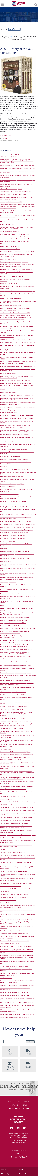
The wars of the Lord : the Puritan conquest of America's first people (16, 910)
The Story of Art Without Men (8, 900)
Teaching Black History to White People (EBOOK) (12, 718)
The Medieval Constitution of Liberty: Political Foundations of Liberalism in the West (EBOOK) (16, 845)
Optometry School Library (18, 1108)
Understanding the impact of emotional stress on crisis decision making (17, 962)
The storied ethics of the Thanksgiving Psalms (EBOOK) (14, 897)
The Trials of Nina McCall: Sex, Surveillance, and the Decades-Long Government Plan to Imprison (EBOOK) (17, 906)
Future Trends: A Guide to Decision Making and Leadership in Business (16, 438)
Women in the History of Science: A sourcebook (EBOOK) (15, 1017)
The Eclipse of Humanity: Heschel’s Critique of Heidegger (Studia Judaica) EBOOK (17, 767)
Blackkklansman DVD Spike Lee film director (12, 276)
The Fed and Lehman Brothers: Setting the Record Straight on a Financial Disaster (17, 782)
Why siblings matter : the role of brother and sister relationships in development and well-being (17, 1010)
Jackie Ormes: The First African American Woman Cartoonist (16, 521)
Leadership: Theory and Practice (19, 532)
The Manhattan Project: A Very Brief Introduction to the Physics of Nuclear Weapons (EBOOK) (17, 841)
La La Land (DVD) (4, 532)
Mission (3, 1169)
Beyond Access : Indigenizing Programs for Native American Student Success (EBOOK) (16, 255)
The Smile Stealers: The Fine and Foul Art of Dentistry (14, 894)
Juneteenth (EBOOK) (28, 527)
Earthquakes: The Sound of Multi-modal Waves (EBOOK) (15, 380)
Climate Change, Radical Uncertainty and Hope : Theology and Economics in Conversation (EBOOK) (16, 309)
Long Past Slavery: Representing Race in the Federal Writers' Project (16, 544)
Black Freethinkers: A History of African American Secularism (16, 269)
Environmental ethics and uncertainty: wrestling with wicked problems (16, 388)
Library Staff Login (20, 1157)
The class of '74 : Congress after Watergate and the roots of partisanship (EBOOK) (16, 745)
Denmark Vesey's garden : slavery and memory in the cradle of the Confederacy (17, 353)
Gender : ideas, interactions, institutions (10, 442)
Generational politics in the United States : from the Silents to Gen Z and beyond (17, 445)
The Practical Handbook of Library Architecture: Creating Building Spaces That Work (17, 867)
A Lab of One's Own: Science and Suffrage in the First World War (17, 165)
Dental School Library (18, 1105)
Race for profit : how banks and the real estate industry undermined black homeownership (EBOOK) (14, 653)
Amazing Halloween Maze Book (23, 191)
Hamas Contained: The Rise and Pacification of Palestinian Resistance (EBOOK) (15, 462)
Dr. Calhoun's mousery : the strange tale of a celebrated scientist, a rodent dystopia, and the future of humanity (18, 362)
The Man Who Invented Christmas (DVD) (10, 838)
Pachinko (2, 605)
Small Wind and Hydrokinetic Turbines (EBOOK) (12, 695)
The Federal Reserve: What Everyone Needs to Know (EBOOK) (16, 786)
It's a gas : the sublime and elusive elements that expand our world (18, 514)
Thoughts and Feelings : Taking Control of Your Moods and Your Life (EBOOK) (17, 927)
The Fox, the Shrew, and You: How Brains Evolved (13, 789)
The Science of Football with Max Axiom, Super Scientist (15, 889)
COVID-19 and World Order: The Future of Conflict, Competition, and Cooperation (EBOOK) (17, 336)
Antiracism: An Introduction (7, 224)
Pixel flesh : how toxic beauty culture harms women (13, 620)
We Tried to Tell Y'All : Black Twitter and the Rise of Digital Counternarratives (15, 988)
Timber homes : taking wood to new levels (11, 931)
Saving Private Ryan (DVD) (7, 680)
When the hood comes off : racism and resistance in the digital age (17, 1002)
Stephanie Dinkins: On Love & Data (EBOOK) (11, 709)
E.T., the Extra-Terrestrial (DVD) (8, 373)
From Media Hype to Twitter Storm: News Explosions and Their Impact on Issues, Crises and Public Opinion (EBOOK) (16, 431)
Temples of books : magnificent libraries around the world (15, 721)
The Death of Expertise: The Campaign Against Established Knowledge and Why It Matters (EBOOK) (15, 758)
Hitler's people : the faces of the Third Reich (12, 476)
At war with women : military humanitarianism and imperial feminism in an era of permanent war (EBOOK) (15, 235)
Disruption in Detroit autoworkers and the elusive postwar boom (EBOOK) (17, 358)
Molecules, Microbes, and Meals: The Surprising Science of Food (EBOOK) (17, 574)
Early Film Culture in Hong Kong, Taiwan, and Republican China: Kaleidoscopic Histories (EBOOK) (16, 377)
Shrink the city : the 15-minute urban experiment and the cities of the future (17, 688)
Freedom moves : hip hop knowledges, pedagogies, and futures (17, 418)
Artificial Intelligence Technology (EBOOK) (11, 231)
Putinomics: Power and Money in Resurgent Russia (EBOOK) (16, 649)
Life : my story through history (8, 541)
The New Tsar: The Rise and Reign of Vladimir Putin (13, 852)
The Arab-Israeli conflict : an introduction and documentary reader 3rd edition (17, 732)
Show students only (29, 36)
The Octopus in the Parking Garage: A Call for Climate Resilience (17, 855)
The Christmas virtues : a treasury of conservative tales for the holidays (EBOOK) (16, 741)
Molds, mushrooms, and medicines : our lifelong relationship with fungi (17, 569)
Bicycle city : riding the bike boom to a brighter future (14, 262)
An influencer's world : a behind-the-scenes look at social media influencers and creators (17, 211)
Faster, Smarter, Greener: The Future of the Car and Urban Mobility (17, 407)
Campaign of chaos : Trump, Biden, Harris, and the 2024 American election (17, 294)
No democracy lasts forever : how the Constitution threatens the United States (17, 590)
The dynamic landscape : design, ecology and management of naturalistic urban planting (16, 762)
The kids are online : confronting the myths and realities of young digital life (17, 813)
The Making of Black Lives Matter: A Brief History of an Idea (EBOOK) (18, 835)
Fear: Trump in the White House (8, 412)
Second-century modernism (23, 680)
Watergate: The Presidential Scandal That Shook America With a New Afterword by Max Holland (17, 981)
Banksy (2, 246)
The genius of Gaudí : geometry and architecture (13, 796)
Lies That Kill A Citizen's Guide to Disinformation (12, 535)
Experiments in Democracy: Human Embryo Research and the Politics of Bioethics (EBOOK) (16, 399)
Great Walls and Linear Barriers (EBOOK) (10, 456)
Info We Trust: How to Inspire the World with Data (13, 501)
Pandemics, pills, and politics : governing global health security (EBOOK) (16, 609)
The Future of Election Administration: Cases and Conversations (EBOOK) (17, 792)
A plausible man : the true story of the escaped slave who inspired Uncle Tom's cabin (17, 176)
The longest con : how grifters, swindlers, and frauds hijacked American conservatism (16, 831)
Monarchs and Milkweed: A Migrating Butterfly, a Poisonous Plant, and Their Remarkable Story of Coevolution (17, 578)
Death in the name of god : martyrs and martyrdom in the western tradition (17, 346)
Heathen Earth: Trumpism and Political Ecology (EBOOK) (14, 469)
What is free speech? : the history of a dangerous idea (14, 992)
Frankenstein (29, 415)
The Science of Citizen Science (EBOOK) (10, 886)
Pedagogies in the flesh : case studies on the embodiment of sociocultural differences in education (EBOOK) (16, 613)
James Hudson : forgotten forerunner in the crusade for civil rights (17, 524)
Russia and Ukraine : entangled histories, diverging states (15, 673)
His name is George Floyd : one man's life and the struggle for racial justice (18, 473)
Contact (19, 1153)
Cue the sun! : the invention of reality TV (24, 342)
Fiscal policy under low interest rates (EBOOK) (12, 415)
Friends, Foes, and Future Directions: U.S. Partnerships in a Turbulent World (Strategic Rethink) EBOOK (15, 426)
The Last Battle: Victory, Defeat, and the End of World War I (15, 820)
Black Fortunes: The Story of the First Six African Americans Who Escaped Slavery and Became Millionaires (17, 265)
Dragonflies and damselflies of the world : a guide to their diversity (17, 366)
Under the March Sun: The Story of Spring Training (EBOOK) (15, 946)
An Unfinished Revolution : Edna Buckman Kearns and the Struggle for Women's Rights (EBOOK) (17, 216)
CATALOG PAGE (5, 135)
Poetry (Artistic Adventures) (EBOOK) (9, 626)
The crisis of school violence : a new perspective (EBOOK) (15, 752)
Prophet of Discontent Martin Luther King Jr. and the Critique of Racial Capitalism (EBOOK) (16, 636)
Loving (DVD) (3, 548)
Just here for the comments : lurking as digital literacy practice (16, 530)
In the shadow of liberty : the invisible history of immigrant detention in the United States (15, 497)
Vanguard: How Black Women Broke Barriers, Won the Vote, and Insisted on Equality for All (17, 974)
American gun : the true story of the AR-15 (11, 202)
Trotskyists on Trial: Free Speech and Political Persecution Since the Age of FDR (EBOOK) (17, 937)
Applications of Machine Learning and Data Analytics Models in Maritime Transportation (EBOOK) (16, 228)
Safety (21, 1169)
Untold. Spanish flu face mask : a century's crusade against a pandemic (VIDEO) (16, 969)
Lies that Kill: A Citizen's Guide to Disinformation (12, 538)
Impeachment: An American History (9, 494)
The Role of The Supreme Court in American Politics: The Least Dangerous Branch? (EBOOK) (16, 879)
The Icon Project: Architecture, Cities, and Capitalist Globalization (17, 810)
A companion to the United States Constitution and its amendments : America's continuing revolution (18, 155)
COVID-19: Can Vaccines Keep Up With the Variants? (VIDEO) (16, 340)
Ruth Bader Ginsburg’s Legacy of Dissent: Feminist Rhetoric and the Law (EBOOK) (18, 676)
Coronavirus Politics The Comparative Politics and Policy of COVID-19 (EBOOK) (17, 331)
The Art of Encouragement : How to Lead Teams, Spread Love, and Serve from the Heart (17, 736)
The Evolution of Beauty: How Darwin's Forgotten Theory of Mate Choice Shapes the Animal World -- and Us (17, 778)
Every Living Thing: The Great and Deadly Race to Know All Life (16, 395)
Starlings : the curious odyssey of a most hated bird (13, 706)
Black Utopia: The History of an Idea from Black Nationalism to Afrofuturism (16, 272)
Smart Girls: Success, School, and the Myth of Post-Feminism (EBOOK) (16, 698)
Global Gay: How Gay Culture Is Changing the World (13, 449)
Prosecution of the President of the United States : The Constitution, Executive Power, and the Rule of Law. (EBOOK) (16, 645)
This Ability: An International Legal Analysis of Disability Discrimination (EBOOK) (14, 922)
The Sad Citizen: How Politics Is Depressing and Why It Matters (16, 883)
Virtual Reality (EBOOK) (6, 978)
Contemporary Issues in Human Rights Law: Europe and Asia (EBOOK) (16, 322)
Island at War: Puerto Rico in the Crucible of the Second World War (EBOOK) (17, 510)
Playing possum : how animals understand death (13, 623)
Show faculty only (10, 38)
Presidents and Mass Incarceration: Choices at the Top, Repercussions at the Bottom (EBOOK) (14, 632)
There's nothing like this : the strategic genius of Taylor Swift (16, 919)
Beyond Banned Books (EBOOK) (8, 259)
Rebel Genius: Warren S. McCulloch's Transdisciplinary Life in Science (16, 657)
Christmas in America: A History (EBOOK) (10, 305)
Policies (28, 1067)
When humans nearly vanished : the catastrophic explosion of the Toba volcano (17, 999)
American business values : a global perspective (13, 194)
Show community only (28, 38)
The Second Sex (4, 891)
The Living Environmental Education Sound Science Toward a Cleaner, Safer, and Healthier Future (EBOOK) (16, 826)
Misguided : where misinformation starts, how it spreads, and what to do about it (18, 564)
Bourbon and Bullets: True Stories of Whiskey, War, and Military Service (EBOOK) (17, 287)
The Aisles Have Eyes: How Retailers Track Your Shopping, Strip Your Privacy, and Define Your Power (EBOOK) (17, 724)
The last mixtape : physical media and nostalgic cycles (14, 823)
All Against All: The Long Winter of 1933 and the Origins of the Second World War (16, 185)
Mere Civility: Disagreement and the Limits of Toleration (14, 558)
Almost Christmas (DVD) (6, 191)
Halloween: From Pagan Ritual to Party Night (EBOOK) (14, 459)
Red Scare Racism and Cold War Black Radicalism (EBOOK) (15, 665)
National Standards (9, 1068)
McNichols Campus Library (18, 1102)
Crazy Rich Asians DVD (6, 342)
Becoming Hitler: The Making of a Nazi (10, 249)
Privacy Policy (5, 1174)
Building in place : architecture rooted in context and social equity (17, 291)
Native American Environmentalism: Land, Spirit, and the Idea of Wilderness (16, 585)
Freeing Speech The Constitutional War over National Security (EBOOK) (16, 422)
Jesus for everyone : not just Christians (10, 527)
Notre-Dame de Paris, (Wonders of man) (10, 594)
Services (28, 1054)
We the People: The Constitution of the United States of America (17, 985)
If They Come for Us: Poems (7, 486)
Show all (14, 36)
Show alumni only (20, 39)
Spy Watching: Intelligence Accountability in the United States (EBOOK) (16, 702)
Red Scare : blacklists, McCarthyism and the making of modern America (16, 661)
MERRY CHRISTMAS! (5, 561)
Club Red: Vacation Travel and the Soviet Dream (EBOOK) (15, 313)
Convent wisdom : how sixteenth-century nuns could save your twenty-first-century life (16, 327)
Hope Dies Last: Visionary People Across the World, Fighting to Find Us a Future (18, 480)
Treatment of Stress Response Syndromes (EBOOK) (14, 933)
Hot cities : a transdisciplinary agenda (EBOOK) (12, 484)
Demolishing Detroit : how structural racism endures (14, 350)
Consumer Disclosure (25, 1174)
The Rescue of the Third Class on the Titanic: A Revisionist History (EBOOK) (17, 875)
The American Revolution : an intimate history (12, 728)
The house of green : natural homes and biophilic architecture (16, 807)
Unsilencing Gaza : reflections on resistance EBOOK (14, 966)
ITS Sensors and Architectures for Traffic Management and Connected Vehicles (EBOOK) (15, 517)
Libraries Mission (19, 1150)
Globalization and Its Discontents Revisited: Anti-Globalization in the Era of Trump (17, 452)
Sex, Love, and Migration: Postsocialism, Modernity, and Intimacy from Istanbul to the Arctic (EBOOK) (17, 683)
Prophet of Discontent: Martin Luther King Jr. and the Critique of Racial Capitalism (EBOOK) (17, 641)
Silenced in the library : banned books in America (13, 692)
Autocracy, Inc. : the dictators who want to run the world (14, 239)
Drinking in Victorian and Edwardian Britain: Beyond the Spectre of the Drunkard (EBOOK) (17, 369)
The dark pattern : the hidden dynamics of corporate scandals (16, 754)
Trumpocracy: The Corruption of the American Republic (14, 941)
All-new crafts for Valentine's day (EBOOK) (11, 189)
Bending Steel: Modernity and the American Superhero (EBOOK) (17, 251)
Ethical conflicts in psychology (8, 392)
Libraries (3, 10)
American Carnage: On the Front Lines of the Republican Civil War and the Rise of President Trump (17, 198)
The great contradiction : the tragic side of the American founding (17, 802)
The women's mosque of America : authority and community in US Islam (17, 915)
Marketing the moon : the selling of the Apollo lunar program (16, 551)
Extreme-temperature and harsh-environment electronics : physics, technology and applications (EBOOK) (18, 403)
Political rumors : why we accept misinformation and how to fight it (17, 628)
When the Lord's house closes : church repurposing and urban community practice (17, 1006)
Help (10, 1054)
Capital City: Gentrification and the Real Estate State (13, 298)
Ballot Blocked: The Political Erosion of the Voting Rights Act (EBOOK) (15, 242)
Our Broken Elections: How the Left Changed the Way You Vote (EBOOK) (16, 602)
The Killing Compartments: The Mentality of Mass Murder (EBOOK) (17, 817)
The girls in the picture (6, 799)
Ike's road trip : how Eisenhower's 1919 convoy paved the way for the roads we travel (17, 490)
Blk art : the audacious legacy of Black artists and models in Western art (15, 280)
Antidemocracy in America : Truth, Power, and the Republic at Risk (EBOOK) (17, 220)
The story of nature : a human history (10, 903)
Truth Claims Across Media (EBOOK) (9, 943)
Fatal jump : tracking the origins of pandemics (12, 410)
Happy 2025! (3, 466)
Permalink (4, 138)
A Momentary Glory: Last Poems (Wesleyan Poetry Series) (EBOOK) (17, 168)
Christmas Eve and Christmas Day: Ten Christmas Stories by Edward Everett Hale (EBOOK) (18, 302)
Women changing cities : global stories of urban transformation (17, 1014)
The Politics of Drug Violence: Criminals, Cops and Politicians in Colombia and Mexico (16, 863)
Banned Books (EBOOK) (12, 246)
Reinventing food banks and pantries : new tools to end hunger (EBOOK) (17, 669)
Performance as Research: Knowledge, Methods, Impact (15, 617)
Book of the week (14, 29)
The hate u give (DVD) (6, 804)
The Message (4, 849)
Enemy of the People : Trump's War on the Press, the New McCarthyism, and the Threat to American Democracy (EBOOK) (16, 384)
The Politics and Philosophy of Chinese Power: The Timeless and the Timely (17, 858)
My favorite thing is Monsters (8, 582)
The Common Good (5, 749)
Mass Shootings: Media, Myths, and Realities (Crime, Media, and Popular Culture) (17, 554)
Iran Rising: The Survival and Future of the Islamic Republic (15, 507)
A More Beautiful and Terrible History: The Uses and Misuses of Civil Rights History (17, 171)
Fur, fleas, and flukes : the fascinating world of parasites (15, 434)
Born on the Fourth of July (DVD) (8, 283)
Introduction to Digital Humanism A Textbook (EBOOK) (14, 504)
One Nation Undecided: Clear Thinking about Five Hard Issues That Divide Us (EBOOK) (17, 597)
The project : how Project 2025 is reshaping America (13, 871)
